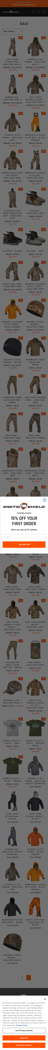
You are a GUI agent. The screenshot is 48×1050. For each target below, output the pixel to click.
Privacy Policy (22, 1025)
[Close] (45, 999)
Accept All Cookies (24, 1045)
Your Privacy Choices (24, 1030)
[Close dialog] (44, 500)
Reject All (24, 1038)
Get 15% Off (24, 545)
